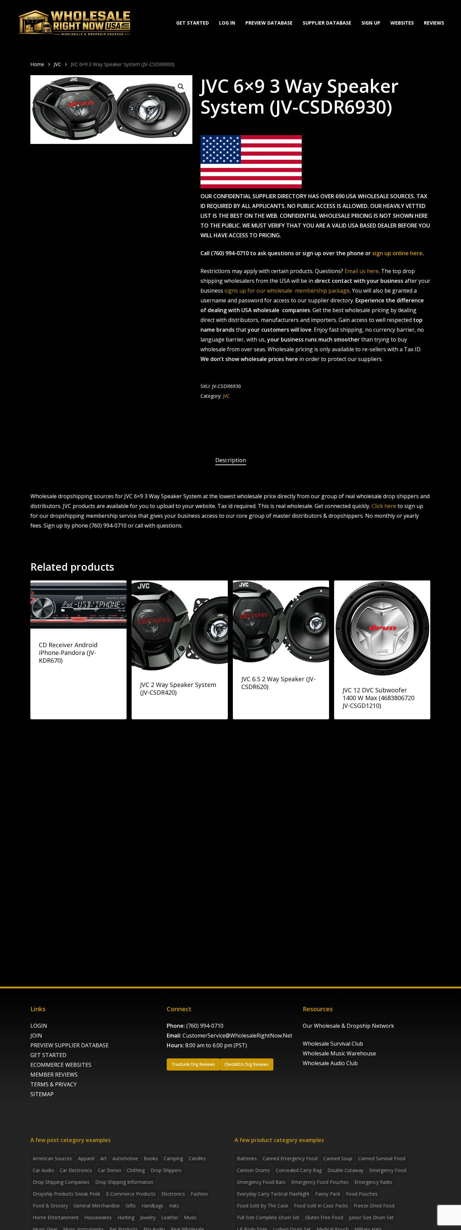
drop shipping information (124, 1182)
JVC (57, 64)
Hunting (125, 1217)
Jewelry (148, 1217)
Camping (173, 1158)
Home (37, 64)
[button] (181, 87)
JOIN (36, 1035)
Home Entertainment (56, 1217)
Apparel (86, 1158)
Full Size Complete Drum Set (268, 1217)
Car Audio (43, 1170)
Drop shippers (166, 1170)
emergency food (387, 1170)
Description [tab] (230, 460)
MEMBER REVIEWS (54, 1074)
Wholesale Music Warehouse (339, 1053)
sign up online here (397, 253)
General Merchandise (97, 1205)
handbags (152, 1205)
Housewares (98, 1217)
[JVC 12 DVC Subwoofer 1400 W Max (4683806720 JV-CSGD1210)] (382, 628)
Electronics (173, 1194)
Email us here (362, 271)
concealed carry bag (299, 1170)
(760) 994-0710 (204, 1025)
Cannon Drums (253, 1170)
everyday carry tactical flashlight (273, 1194)
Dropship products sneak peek (66, 1194)
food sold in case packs (321, 1205)
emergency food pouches (320, 1182)
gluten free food (324, 1217)
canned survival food (381, 1158)
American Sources (52, 1158)
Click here (384, 506)
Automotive (125, 1158)
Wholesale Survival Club (333, 1043)
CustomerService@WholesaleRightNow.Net (237, 1035)
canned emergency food (290, 1158)
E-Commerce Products (131, 1194)
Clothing (136, 1170)
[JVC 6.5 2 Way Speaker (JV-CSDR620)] (281, 622)
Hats (174, 1205)
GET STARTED (48, 1055)
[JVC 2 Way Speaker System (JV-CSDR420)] (180, 625)
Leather (169, 1217)
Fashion (199, 1194)
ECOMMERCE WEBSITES (60, 1065)
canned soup (337, 1158)
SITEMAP (42, 1094)
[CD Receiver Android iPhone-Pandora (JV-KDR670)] (78, 605)
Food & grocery (50, 1205)
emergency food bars (261, 1182)
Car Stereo (109, 1170)
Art (103, 1158)
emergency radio (373, 1182)
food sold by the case (262, 1205)
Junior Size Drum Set (371, 1217)
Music (190, 1217)
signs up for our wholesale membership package (287, 290)
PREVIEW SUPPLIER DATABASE (69, 1045)
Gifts (131, 1205)
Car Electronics (76, 1170)
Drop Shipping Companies (61, 1182)
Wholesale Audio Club (330, 1063)
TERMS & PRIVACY (53, 1084)
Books (151, 1158)
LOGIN (38, 1025)
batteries (247, 1158)
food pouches (362, 1194)
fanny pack (327, 1194)
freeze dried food (374, 1205)
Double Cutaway (345, 1170)
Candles (197, 1158)
